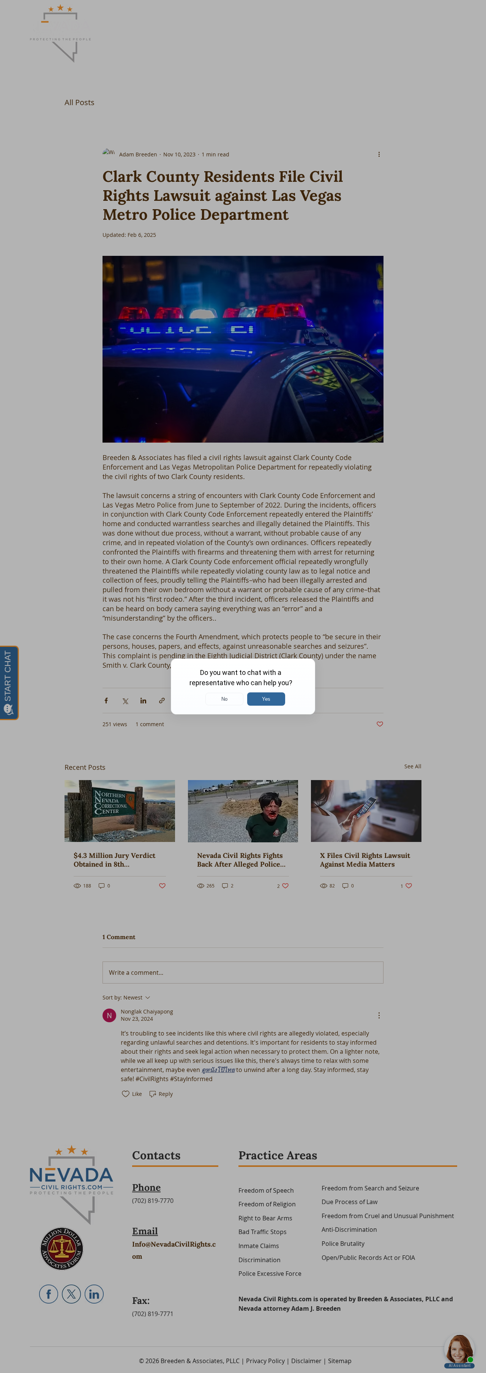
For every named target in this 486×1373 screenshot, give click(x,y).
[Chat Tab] (243, 686)
